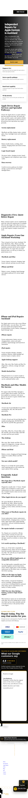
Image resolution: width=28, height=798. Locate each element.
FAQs (4, 751)
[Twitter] (3, 788)
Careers (5, 756)
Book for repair (14, 62)
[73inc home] (4, 727)
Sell (4, 755)
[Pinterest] (8, 788)
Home (4, 746)
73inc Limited (5, 793)
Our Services (6, 748)
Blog (4, 753)
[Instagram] (6, 788)
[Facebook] (1, 788)
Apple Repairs (6, 750)
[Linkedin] (11, 788)
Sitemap (7, 794)
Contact (5, 758)
